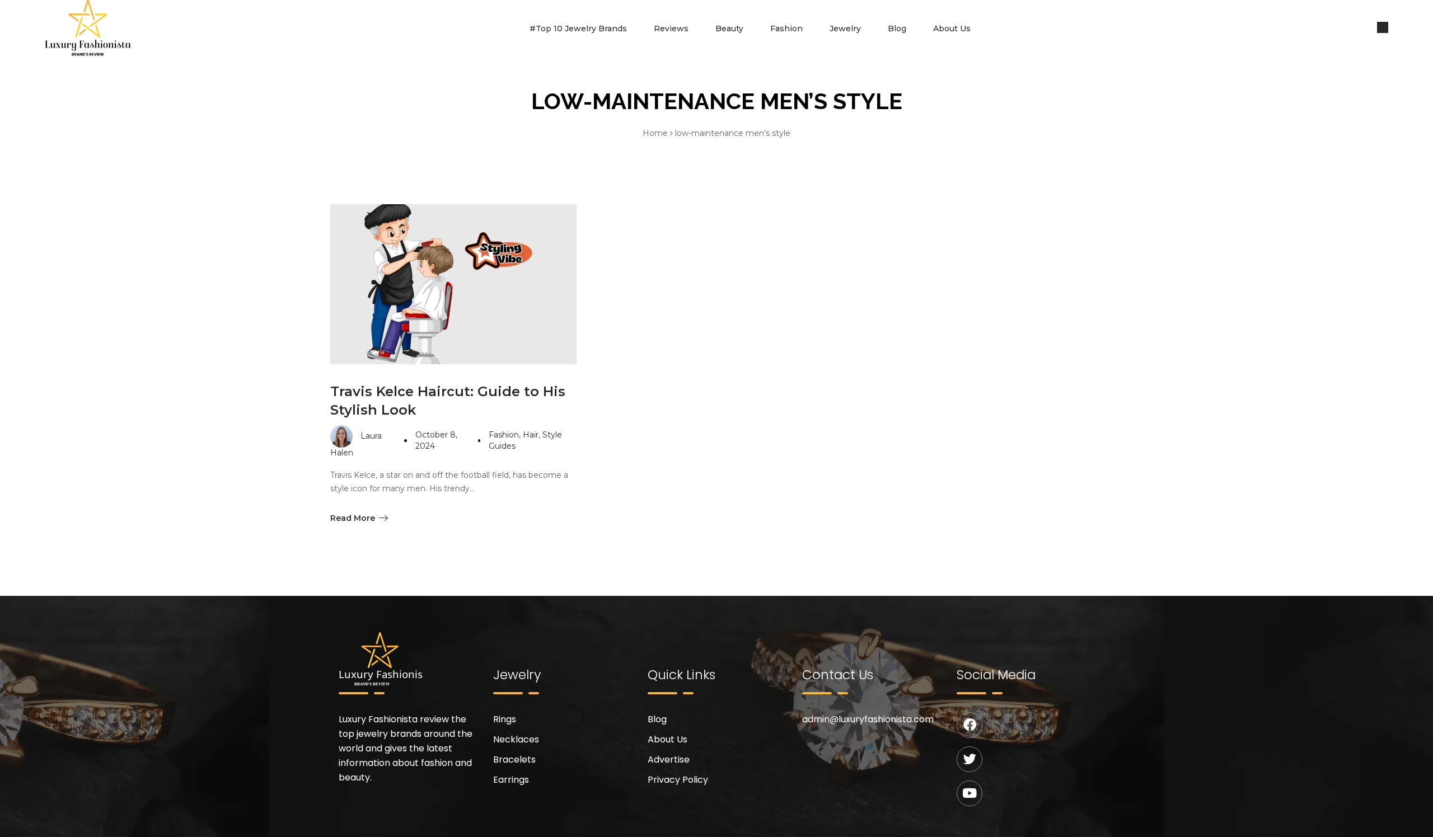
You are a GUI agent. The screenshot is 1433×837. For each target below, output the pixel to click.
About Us (952, 28)
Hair (530, 435)
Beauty (729, 28)
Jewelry (845, 28)
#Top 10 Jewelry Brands (578, 28)
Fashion (786, 28)
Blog (897, 28)
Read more (352, 518)
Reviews (671, 28)
